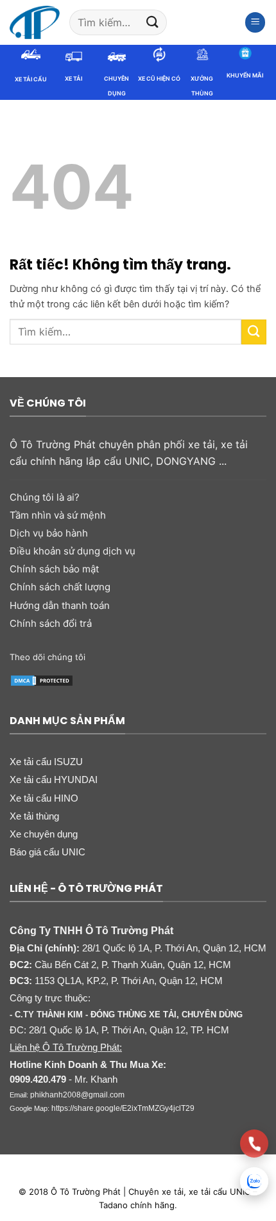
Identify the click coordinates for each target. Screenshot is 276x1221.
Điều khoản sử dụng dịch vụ (72, 551)
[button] (255, 22)
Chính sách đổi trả (51, 623)
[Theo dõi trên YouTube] (210, 657)
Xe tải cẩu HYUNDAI (54, 779)
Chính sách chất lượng (60, 587)
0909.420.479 (38, 1079)
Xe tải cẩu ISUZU (46, 761)
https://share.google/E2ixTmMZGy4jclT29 (122, 1108)
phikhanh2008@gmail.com (77, 1094)
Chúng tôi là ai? (45, 497)
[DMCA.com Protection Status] (42, 679)
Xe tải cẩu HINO (44, 798)
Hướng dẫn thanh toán (60, 605)
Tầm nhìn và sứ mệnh (58, 515)
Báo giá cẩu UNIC (47, 851)
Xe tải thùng (34, 816)
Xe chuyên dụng (44, 834)
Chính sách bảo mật (54, 569)
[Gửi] (152, 22)
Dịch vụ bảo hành (49, 533)
